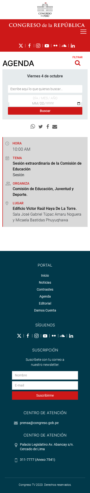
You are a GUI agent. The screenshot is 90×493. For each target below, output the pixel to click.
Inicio (45, 275)
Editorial (45, 303)
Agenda (45, 296)
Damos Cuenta (45, 310)
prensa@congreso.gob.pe (39, 423)
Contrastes (45, 289)
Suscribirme (45, 395)
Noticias (45, 282)
